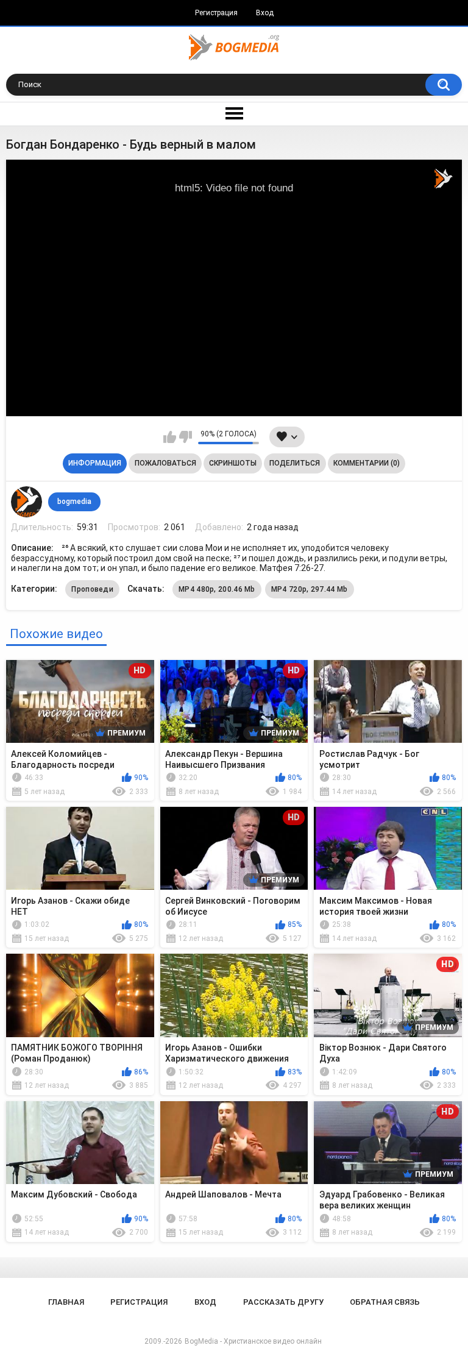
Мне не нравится (185, 437)
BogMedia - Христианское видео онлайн (253, 1341)
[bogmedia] (26, 501)
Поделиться (294, 463)
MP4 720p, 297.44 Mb (309, 589)
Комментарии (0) (366, 463)
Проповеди (92, 589)
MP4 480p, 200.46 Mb (217, 589)
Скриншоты (233, 463)
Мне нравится (169, 437)
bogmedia (74, 501)
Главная (66, 1302)
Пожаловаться (165, 463)
